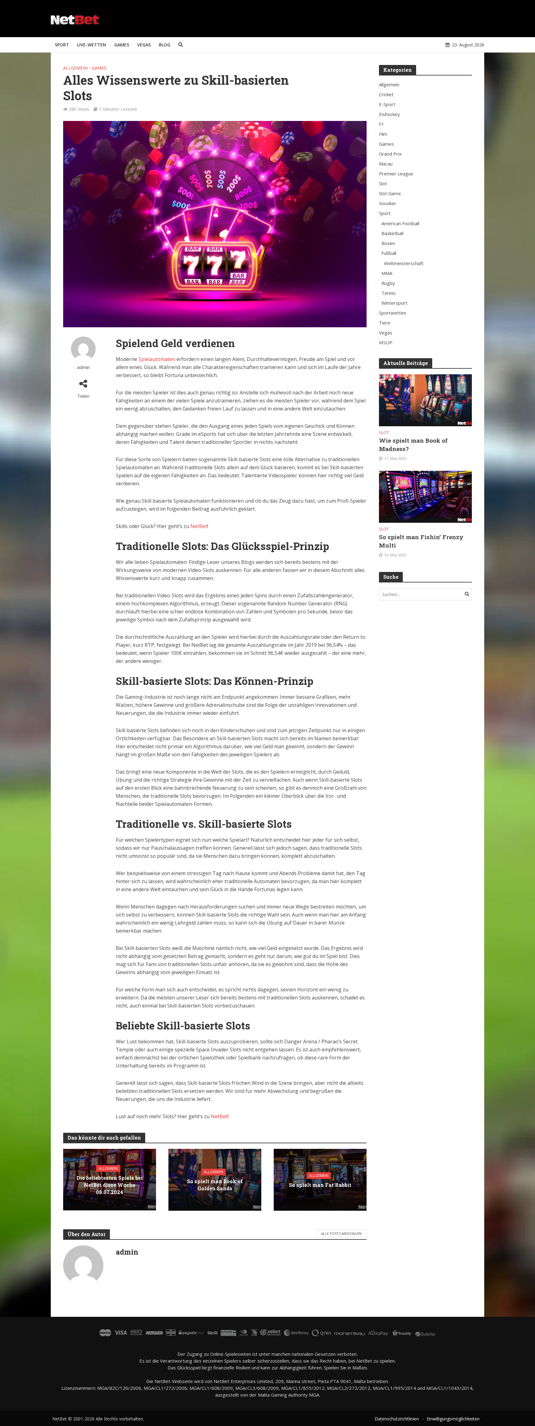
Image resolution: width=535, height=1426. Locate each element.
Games (121, 45)
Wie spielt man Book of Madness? (413, 444)
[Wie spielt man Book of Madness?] (425, 400)
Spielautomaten (156, 359)
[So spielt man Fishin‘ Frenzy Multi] (425, 496)
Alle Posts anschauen (341, 1233)
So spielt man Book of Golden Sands (215, 1185)
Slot (384, 432)
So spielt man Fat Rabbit (320, 1184)
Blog (164, 45)
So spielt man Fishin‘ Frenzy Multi (421, 541)
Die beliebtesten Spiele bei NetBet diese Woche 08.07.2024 (109, 1184)
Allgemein (75, 68)
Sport (62, 45)
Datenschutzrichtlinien (397, 1419)
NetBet (198, 526)
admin (83, 367)
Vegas (144, 45)
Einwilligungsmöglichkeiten (453, 1419)
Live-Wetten (91, 45)
